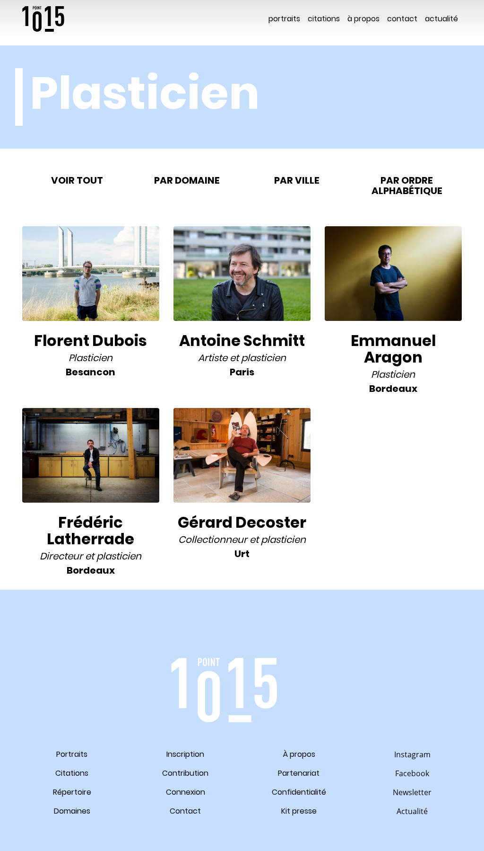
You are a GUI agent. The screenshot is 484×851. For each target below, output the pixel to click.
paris (242, 372)
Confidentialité (299, 792)
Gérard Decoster (242, 522)
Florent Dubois (90, 340)
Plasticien (90, 357)
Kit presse (299, 811)
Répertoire (72, 792)
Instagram (412, 754)
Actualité (441, 18)
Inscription (185, 754)
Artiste (212, 357)
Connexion (185, 792)
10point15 (43, 19)
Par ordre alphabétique (407, 185)
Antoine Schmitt (242, 340)
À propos (363, 18)
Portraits (284, 18)
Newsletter (412, 792)
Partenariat (299, 773)
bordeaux (393, 388)
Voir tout (77, 180)
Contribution (185, 773)
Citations (324, 18)
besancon (90, 372)
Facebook (412, 773)
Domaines (72, 811)
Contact (402, 18)
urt (242, 553)
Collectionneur (212, 539)
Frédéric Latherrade (90, 531)
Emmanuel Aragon (393, 349)
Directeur (61, 556)
